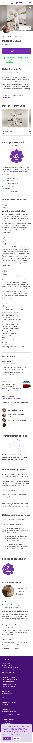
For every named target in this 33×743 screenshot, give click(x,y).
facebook (21, 591)
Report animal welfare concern (11, 714)
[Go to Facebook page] (3, 659)
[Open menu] (3, 2)
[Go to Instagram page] (6, 659)
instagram (21, 594)
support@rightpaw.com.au (10, 712)
